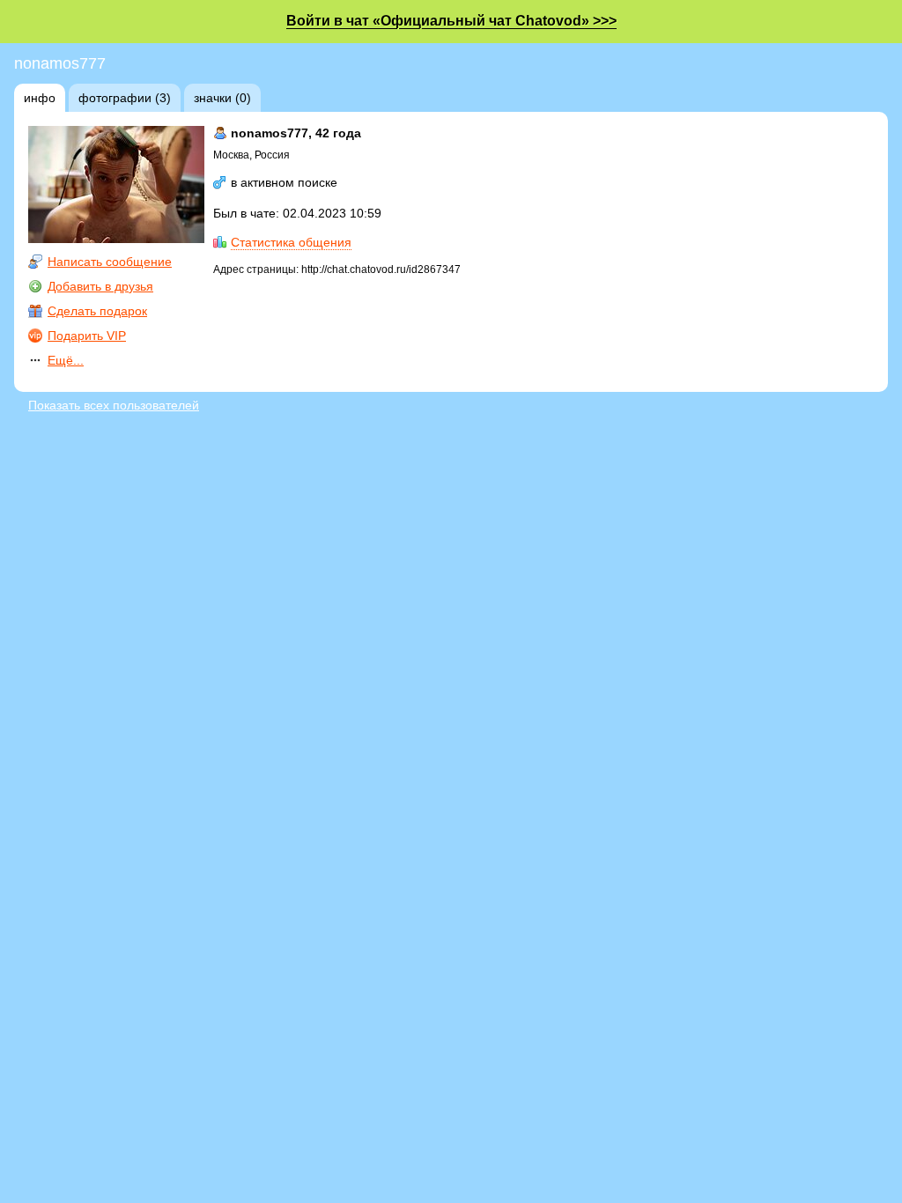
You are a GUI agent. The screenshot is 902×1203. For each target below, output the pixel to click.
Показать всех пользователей (113, 405)
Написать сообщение (110, 262)
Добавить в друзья (100, 286)
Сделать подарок (97, 311)
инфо (39, 98)
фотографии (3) (124, 98)
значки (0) (222, 98)
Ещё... (66, 360)
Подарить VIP (87, 335)
